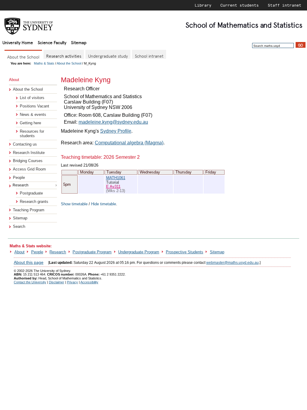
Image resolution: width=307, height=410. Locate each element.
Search (19, 226)
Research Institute (29, 152)
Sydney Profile (115, 131)
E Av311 (113, 186)
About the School (69, 63)
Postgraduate (31, 193)
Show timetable (74, 204)
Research (57, 252)
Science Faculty (52, 42)
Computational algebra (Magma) (129, 142)
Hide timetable (103, 204)
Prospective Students (184, 252)
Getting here (30, 123)
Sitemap (78, 42)
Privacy (72, 282)
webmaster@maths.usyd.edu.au (232, 262)
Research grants (34, 201)
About (19, 252)
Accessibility (89, 282)
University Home (17, 42)
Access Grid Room (29, 169)
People (19, 177)
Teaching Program (28, 210)
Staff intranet (284, 5)
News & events (33, 114)
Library (203, 5)
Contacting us (25, 144)
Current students (239, 5)
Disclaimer (56, 282)
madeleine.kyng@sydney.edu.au (113, 122)
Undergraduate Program (138, 252)
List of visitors (32, 97)
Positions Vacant (34, 106)
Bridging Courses (28, 160)
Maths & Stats (44, 63)
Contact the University (30, 282)
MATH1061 (115, 178)
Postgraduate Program (92, 252)
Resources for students (32, 133)
